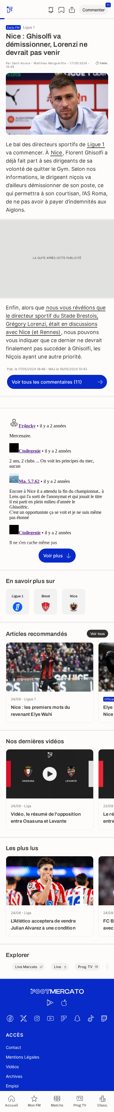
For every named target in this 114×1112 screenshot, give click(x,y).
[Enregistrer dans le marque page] (61, 9)
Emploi (12, 1085)
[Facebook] (10, 1018)
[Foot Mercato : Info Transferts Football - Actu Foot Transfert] (57, 991)
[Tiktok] (90, 1018)
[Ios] (63, 1002)
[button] (93, 10)
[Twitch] (104, 1018)
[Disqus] (57, 489)
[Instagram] (36, 1018)
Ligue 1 (95, 144)
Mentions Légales (22, 1056)
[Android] (50, 1002)
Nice (56, 152)
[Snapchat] (77, 1018)
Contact (13, 1047)
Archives (14, 1076)
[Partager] (71, 9)
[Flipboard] (63, 1018)
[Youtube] (50, 1018)
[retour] (9, 9)
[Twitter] (23, 1018)
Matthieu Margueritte (50, 63)
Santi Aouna (21, 63)
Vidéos (12, 1066)
